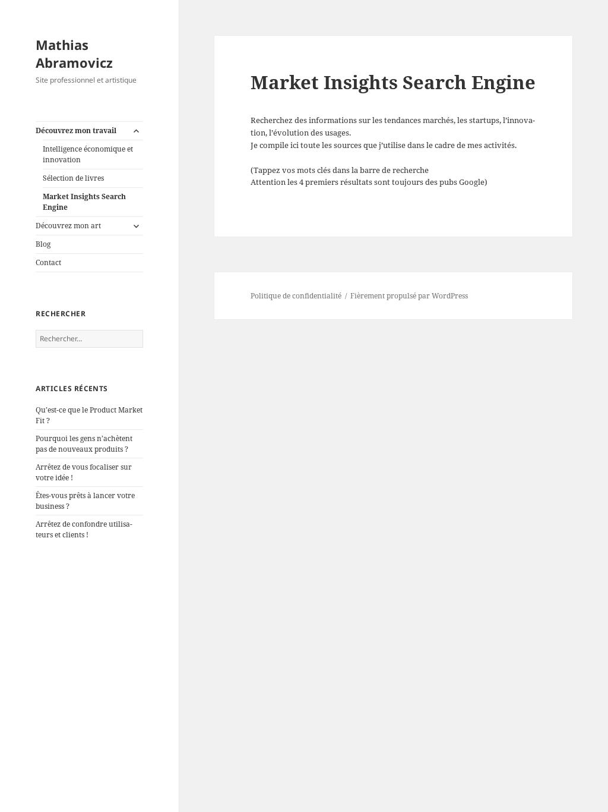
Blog (43, 244)
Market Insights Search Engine (84, 201)
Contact (48, 262)
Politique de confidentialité (296, 296)
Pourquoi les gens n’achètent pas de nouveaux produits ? (84, 443)
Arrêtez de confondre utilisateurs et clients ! (84, 529)
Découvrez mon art (68, 226)
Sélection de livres (73, 178)
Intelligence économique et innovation (88, 154)
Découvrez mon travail (76, 130)
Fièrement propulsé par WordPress (409, 296)
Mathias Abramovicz (74, 53)
